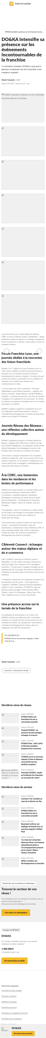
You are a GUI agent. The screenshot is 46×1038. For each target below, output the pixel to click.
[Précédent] (6, 351)
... (4, 29)
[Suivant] (39, 351)
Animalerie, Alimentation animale (16, 670)
